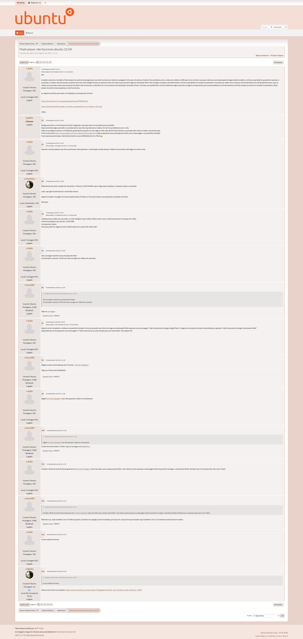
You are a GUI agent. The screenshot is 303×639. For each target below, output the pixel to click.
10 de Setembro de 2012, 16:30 (56, 571)
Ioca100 (30, 285)
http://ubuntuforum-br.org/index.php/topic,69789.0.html (64, 101)
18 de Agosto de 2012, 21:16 (51, 69)
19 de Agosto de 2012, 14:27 (55, 212)
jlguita (30, 568)
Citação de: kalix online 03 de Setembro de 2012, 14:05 (61, 293)
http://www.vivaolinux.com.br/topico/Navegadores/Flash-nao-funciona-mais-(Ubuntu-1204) (104, 590)
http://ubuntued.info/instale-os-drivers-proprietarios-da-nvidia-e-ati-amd (71, 106)
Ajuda (257, 636)
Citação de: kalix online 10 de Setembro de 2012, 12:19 (61, 507)
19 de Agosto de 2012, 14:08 (55, 181)
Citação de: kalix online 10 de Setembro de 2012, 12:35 (61, 577)
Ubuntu (59, 632)
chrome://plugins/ (81, 365)
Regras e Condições (268, 636)
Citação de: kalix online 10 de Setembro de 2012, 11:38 (61, 436)
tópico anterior (262, 55)
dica (88, 446)
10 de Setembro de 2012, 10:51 (55, 322)
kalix (30, 68)
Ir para (249, 615)
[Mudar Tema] (45, 2)
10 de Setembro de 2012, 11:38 (55, 393)
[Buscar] (271, 27)
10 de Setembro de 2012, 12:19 (56, 464)
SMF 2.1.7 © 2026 (22, 635)
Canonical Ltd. (70, 632)
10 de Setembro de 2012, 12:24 (56, 501)
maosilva (30, 178)
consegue (51, 311)
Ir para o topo (24, 604)
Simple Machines (37, 635)
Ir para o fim (24, 62)
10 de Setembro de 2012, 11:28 (55, 360)
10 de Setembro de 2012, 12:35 (56, 534)
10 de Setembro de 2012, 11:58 (56, 430)
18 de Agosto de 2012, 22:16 (55, 120)
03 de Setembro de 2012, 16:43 (55, 287)
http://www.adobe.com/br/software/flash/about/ (75, 133)
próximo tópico (276, 55)
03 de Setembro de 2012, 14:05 (55, 250)
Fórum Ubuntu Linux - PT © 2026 (274, 633)
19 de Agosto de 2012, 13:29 (55, 143)
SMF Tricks (39, 628)
